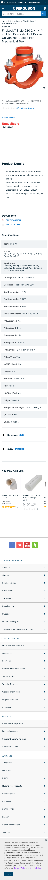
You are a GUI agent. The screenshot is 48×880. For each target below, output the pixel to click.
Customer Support (10, 638)
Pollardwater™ (8, 794)
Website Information (11, 692)
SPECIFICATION (13, 220)
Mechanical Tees (9, 23)
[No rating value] (9, 108)
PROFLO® (6, 801)
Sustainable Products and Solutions (17, 629)
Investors (6, 614)
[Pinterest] (19, 545)
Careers (5, 575)
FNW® (5, 778)
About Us (6, 567)
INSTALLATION (13, 224)
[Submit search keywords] (43, 13)
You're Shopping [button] (22, 2)
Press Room (7, 590)
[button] (46, 840)
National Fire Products (12, 786)
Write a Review (27, 108)
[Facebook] (12, 545)
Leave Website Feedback (13, 645)
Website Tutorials (9, 684)
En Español (7, 707)
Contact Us (7, 653)
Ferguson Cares (9, 583)
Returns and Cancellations (13, 668)
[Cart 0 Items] (45, 8)
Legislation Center (10, 731)
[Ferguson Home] (24, 8)
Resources (6, 716)
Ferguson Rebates (10, 699)
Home (4, 21)
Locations (6, 661)
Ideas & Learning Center (12, 723)
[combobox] (23, 13)
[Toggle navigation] (2, 8)
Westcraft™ (7, 832)
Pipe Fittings (28, 21)
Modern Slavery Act (10, 621)
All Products (15, 21)
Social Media (7, 598)
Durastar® (6, 770)
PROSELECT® (8, 809)
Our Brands (6, 756)
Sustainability (8, 606)
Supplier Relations (10, 746)
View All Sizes (8, 117)
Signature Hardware (11, 825)
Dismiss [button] (8, 874)
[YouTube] (27, 545)
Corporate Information (11, 560)
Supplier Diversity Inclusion (14, 739)
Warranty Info (8, 676)
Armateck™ (7, 763)
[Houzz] (35, 545)
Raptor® (5, 817)
